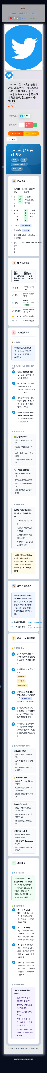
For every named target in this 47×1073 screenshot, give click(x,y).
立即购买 (16, 133)
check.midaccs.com (35, 622)
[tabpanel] (23, 596)
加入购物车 (32, 133)
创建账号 (32, 18)
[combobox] (14, 18)
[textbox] (13, 18)
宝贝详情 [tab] (11, 139)
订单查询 (23, 13)
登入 (25, 18)
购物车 (34, 13)
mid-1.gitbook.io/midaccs (36, 627)
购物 (14, 13)
